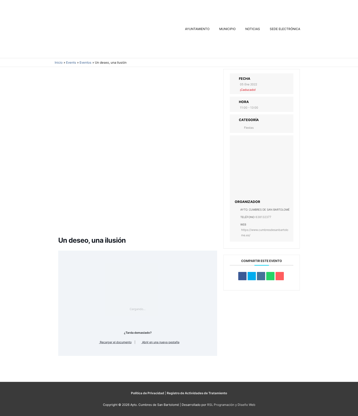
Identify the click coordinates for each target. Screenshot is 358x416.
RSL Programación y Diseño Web (231, 405)
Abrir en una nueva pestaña (160, 342)
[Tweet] (252, 276)
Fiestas (249, 127)
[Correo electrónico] (280, 276)
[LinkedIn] (261, 276)
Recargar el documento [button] (115, 342)
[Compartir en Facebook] (242, 276)
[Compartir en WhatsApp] (270, 276)
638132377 (263, 217)
